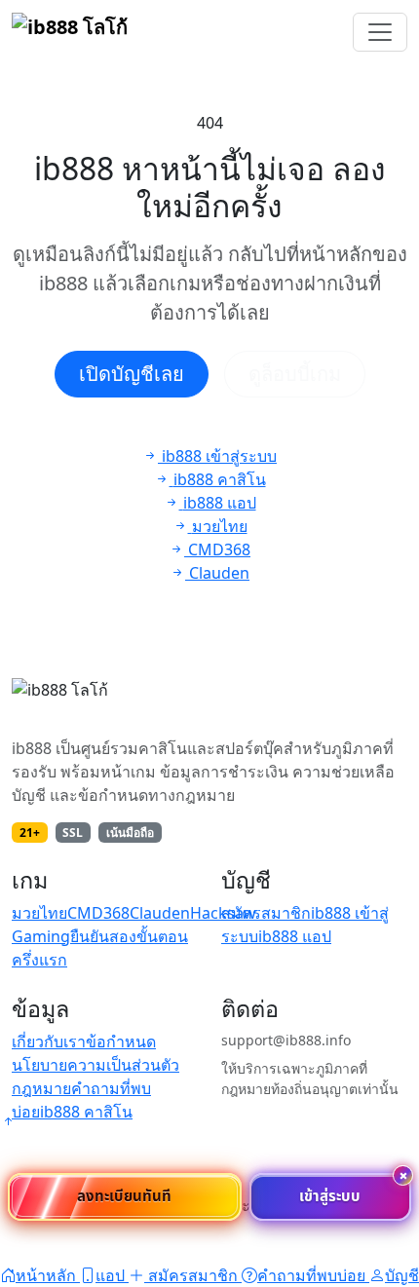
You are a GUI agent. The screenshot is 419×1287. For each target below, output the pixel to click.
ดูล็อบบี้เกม (294, 373)
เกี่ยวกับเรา (49, 1041)
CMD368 (98, 913)
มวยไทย (39, 913)
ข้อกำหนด (121, 1041)
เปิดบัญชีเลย (131, 373)
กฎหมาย (41, 1088)
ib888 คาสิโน (86, 1111)
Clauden (160, 913)
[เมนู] (380, 32)
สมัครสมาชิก (266, 913)
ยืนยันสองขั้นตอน (129, 936)
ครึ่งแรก (39, 959)
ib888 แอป (294, 936)
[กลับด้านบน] (8, 1121)
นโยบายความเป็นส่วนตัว (95, 1065)
